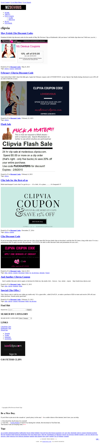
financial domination (21, 434)
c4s (63, 433)
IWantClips (4, 330)
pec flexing (91, 434)
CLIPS (11, 18)
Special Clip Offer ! (10, 290)
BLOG (7, 21)
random (31, 436)
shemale (42, 273)
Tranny (47, 273)
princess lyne (14, 436)
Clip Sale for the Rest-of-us (14, 180)
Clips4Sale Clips (6, 326)
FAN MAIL (8, 23)
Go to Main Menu (16, 2)
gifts (42, 434)
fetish (27, 273)
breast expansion (56, 433)
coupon (11, 68)
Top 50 (56, 436)
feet (4, 434)
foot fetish (34, 434)
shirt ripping (38, 436)
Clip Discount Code (10, 236)
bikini (32, 433)
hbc (45, 434)
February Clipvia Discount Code (17, 73)
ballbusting (23, 433)
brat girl (42, 433)
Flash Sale (6, 124)
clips (5, 273)
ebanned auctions (91, 433)
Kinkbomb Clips (6, 328)
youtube (66, 436)
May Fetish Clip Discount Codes (17, 33)
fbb (2, 434)
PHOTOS (12, 20)
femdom (15, 286)
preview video (5, 436)
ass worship (4, 433)
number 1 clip (83, 434)
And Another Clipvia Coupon (15, 277)
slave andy (45, 436)
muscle (64, 434)
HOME (7, 13)
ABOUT (7, 14)
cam (65, 433)
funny (39, 434)
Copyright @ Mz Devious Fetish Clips (12, 407)
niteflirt (76, 434)
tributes (61, 436)
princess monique (23, 436)
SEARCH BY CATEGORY (10, 318)
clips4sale (73, 433)
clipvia (6, 68)
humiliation (50, 434)
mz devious (35, 273)
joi (30, 273)
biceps (29, 433)
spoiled (51, 436)
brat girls (48, 433)
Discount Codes (15, 67)
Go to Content (5, 2)
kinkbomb (18, 68)
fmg (29, 434)
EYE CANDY (9, 16)
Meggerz (59, 434)
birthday (37, 433)
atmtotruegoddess (13, 433)
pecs (96, 434)
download (21, 273)
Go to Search (27, 2)
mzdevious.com (46, 441)
